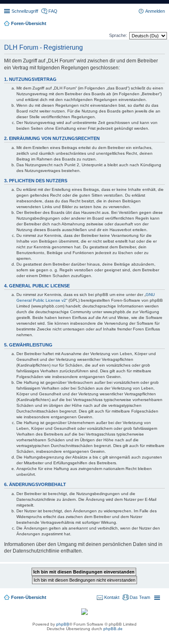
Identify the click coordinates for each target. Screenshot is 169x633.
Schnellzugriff (24, 11)
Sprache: (118, 35)
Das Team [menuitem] (140, 597)
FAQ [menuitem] (52, 11)
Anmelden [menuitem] (155, 11)
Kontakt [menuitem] (111, 597)
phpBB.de (113, 628)
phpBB (62, 624)
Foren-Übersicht (28, 597)
